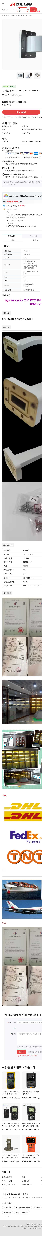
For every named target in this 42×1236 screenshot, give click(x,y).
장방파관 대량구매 (22, 1213)
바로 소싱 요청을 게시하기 (27, 1056)
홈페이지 (4, 15)
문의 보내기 (21, 112)
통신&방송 (21, 15)
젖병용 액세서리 (27, 1185)
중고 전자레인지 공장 (23, 1207)
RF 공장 (37, 1207)
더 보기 (4, 1217)
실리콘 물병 (26, 1181)
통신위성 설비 (30, 15)
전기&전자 (13, 15)
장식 (23, 1177)
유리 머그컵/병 (7, 1181)
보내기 (21, 1052)
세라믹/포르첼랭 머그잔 (10, 1185)
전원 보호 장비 (7, 1177)
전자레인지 (7, 1207)
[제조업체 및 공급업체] (21, 4)
